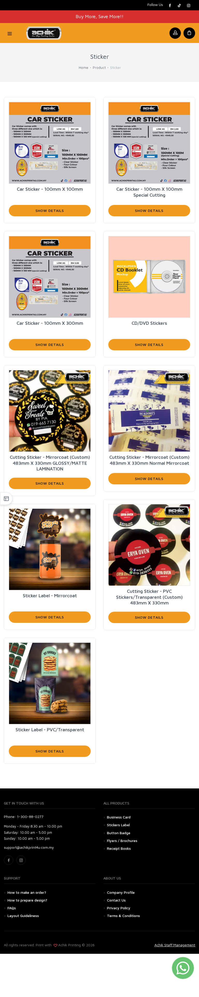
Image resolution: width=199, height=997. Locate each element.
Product (99, 67)
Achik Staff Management (174, 945)
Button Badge (118, 833)
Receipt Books (119, 848)
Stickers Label (118, 825)
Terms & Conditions (123, 915)
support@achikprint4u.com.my (29, 847)
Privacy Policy (118, 908)
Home (83, 67)
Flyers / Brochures (122, 840)
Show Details (49, 210)
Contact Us (116, 900)
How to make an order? (27, 892)
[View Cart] (189, 33)
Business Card (119, 817)
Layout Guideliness (23, 915)
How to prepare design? (27, 900)
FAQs (12, 908)
